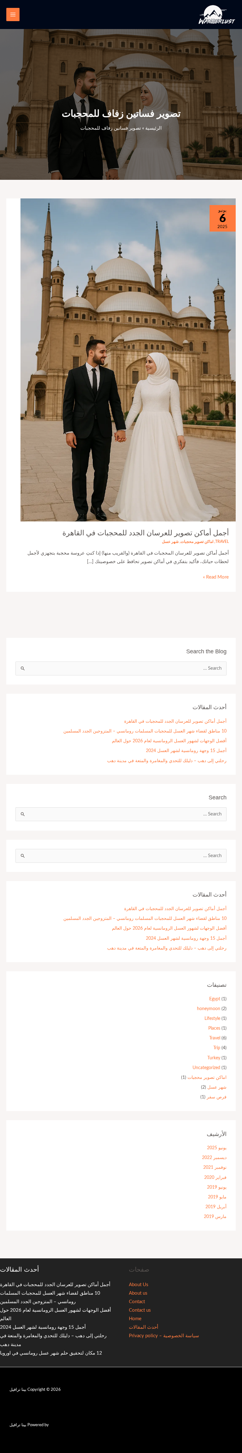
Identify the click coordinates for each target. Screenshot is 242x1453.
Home (135, 1318)
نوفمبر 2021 (215, 1167)
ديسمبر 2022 (214, 1158)
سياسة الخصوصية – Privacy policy (164, 1335)
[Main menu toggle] (13, 14)
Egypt (214, 999)
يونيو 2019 (217, 1187)
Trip (216, 1048)
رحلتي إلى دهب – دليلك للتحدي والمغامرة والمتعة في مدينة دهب (167, 761)
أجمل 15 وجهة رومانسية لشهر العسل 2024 (186, 751)
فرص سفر (217, 1097)
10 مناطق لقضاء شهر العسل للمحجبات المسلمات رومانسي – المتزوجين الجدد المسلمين (145, 731)
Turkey (213, 1058)
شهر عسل (170, 542)
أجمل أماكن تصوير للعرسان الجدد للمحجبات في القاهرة (145, 533)
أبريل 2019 (216, 1207)
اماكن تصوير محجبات (197, 542)
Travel (222, 542)
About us (138, 1293)
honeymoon (208, 1009)
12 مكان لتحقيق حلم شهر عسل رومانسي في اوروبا (51, 1353)
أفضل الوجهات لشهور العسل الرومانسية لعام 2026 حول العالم (169, 741)
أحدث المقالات (143, 1327)
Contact (137, 1301)
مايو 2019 (217, 1197)
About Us (138, 1284)
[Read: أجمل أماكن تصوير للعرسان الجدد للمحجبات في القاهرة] (128, 359)
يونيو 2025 (217, 1148)
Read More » (216, 576)
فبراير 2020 (215, 1177)
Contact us (140, 1310)
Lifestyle (212, 1018)
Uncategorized (206, 1068)
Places (214, 1028)
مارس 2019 (215, 1217)
